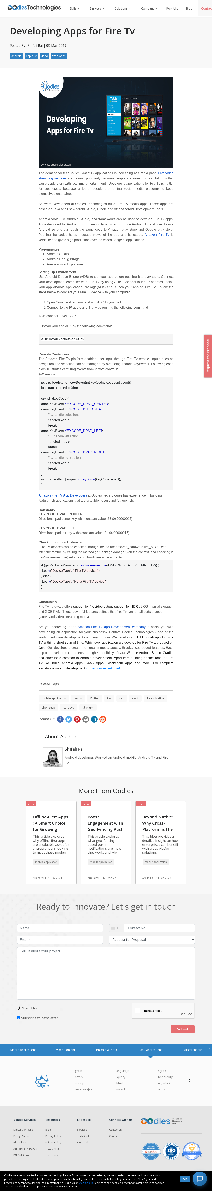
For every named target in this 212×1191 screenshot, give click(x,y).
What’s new (51, 1155)
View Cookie (86, 1183)
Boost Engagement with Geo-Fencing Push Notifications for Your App (106, 829)
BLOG (31, 804)
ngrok (162, 1071)
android (16, 56)
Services (95, 8)
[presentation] (209, 1049)
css (121, 698)
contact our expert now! (103, 668)
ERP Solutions (21, 1155)
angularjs (122, 1071)
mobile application (54, 698)
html (119, 1083)
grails (79, 1071)
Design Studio (21, 1136)
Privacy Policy (53, 1136)
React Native (155, 698)
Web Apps (59, 56)
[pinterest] (77, 719)
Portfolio (172, 8)
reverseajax (83, 1089)
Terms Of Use (53, 1149)
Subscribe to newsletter (39, 1018)
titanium (88, 707)
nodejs (80, 1083)
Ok (185, 1178)
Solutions (121, 8)
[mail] (85, 719)
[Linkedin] (94, 719)
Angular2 (164, 1083)
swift (135, 698)
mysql (120, 1089)
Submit (182, 1029)
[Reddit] (102, 719)
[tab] (23, 1050)
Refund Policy (53, 1142)
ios (109, 698)
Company (147, 8)
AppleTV (31, 56)
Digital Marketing (23, 1129)
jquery (120, 1077)
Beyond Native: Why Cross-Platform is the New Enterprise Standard (157, 829)
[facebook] (60, 719)
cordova (68, 707)
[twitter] (68, 719)
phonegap (48, 707)
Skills (73, 8)
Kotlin (78, 698)
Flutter (94, 698)
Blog (189, 8)
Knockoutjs (166, 1077)
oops (161, 1089)
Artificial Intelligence (25, 1149)
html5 (79, 1077)
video (44, 56)
